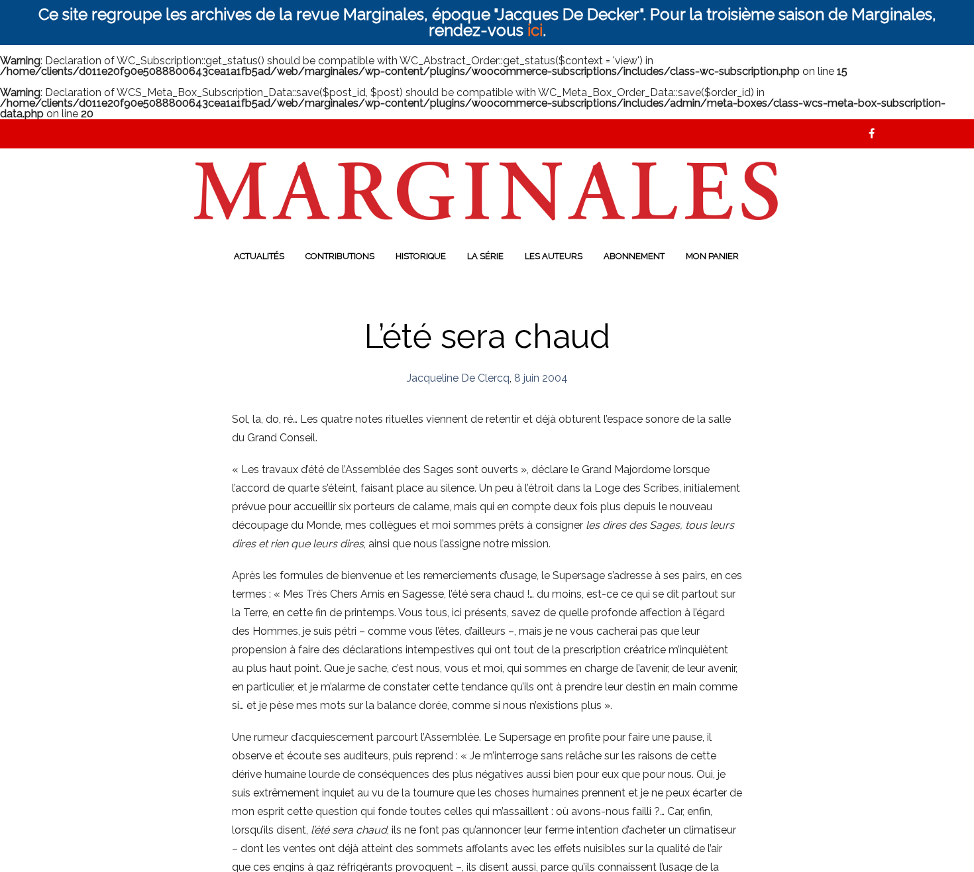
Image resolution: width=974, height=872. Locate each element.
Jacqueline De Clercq (458, 378)
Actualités (259, 256)
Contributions (339, 256)
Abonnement (634, 256)
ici (535, 30)
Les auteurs (553, 256)
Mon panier (712, 256)
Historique (421, 256)
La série (485, 256)
